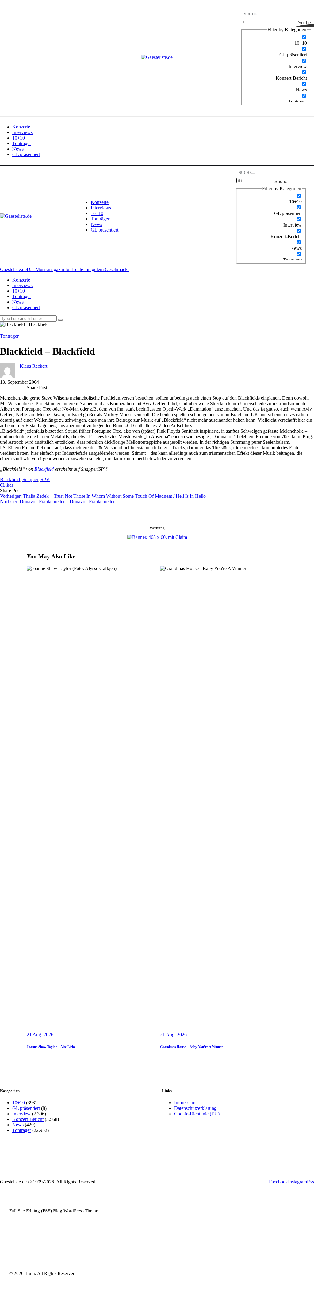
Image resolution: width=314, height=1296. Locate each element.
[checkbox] (276, 40)
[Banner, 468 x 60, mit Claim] (157, 537)
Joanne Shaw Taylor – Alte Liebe (51, 1047)
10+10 (18, 1102)
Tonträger (9, 336)
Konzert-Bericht (28, 1119)
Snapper (30, 479)
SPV (45, 479)
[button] (6, 485)
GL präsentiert (26, 1108)
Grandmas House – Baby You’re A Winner (191, 1047)
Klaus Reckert (33, 366)
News (18, 1124)
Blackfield (44, 469)
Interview (21, 1113)
